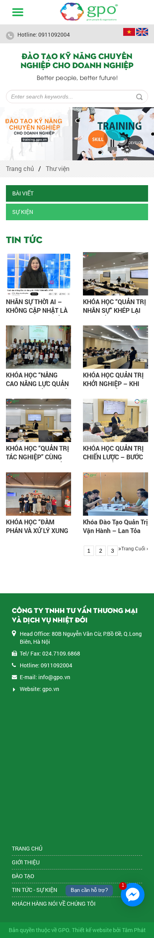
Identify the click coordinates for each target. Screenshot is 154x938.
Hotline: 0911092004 (43, 34)
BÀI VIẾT (23, 193)
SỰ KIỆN (22, 211)
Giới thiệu (25, 862)
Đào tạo (23, 876)
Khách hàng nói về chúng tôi (54, 903)
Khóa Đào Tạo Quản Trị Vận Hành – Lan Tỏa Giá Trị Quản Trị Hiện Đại (115, 535)
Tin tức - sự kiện (34, 889)
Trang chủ (20, 168)
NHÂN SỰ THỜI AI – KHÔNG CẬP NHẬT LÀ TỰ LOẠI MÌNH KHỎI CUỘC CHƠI (37, 314)
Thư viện (57, 168)
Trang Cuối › (134, 549)
